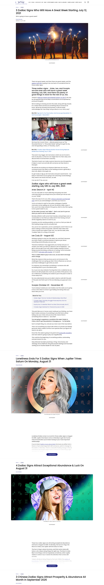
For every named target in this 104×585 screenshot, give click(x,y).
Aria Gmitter (19, 472)
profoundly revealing (65, 333)
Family (45, 2)
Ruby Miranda (19, 19)
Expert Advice (78, 2)
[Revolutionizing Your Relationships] (21, 2)
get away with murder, (46, 252)
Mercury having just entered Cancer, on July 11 (52, 97)
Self (42, 2)
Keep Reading (52, 454)
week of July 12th (37, 83)
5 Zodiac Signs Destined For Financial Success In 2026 (49, 307)
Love (29, 2)
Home (17, 7)
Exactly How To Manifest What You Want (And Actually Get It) (51, 304)
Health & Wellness (62, 2)
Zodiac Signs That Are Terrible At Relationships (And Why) (50, 298)
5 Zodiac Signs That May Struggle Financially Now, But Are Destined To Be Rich (50, 301)
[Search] (85, 2)
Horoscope (38, 2)
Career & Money (71, 2)
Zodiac (33, 2)
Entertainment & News (52, 2)
